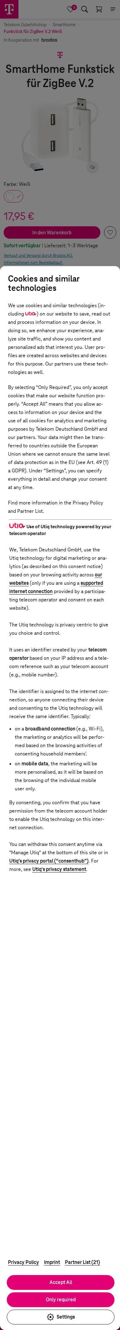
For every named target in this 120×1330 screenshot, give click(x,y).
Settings (66, 1317)
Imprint (52, 1262)
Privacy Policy (23, 1262)
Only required (61, 1299)
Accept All (61, 1282)
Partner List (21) (82, 1262)
